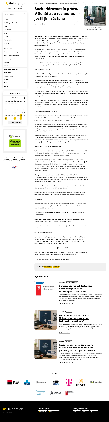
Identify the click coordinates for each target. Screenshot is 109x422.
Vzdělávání (7, 72)
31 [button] (5, 118)
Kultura (6, 37)
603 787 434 (43, 411)
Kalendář (7, 62)
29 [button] (21, 115)
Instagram (22, 159)
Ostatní (6, 43)
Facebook (6, 159)
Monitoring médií (9, 59)
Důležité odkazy (9, 76)
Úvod (35, 3)
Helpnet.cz (17, 3)
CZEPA (43, 259)
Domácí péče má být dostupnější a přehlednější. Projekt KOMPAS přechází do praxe (75, 289)
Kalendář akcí (15, 93)
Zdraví (6, 26)
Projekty (6, 79)
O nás (5, 83)
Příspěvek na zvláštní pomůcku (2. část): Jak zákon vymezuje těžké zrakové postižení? (74, 318)
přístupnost (56, 266)
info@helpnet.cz (54, 411)
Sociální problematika (11, 23)
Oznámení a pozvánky (11, 52)
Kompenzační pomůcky (11, 69)
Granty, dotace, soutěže (12, 55)
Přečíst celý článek (64, 303)
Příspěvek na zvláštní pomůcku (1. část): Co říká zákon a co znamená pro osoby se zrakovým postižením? (77, 348)
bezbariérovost (48, 266)
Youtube (14, 159)
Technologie (8, 40)
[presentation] (45, 290)
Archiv (6, 86)
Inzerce (6, 66)
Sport (5, 33)
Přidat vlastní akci (16, 122)
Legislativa (7, 30)
